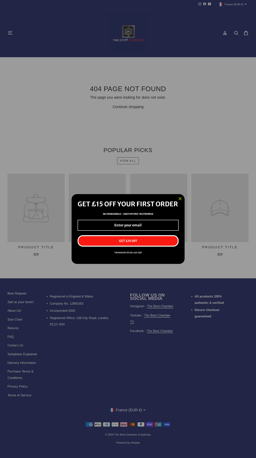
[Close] (180, 198)
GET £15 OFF (128, 241)
